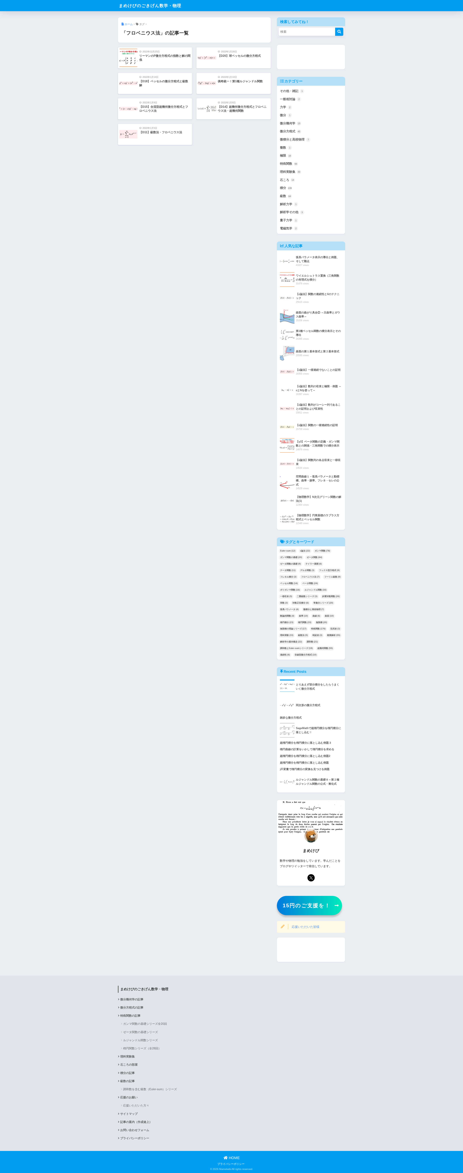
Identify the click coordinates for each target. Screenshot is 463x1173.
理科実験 (286, 635)
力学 (285, 107)
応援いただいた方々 (136, 1105)
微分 (285, 115)
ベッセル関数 (289, 583)
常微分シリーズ (323, 603)
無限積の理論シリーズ (293, 628)
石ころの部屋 (129, 1064)
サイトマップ (129, 1113)
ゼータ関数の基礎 (290, 564)
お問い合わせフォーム (134, 1130)
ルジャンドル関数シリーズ (140, 1040)
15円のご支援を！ (306, 905)
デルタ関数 (307, 570)
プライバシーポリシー (134, 1138)
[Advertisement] (311, 57)
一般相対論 (290, 99)
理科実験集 (290, 172)
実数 (284, 603)
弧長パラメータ (289, 609)
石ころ (287, 180)
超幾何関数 (325, 648)
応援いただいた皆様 (305, 927)
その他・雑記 (291, 91)
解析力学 (288, 204)
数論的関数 (287, 616)
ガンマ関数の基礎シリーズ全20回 (145, 1023)
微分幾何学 (290, 123)
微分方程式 (290, 131)
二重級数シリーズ (307, 596)
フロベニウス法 (310, 577)
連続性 (285, 654)
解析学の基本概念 (291, 641)
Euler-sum (287, 551)
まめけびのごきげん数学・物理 (150, 5)
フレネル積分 (288, 577)
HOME (234, 1158)
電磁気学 (288, 228)
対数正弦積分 (300, 603)
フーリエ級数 (332, 577)
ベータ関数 (310, 583)
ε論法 (305, 551)
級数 (285, 196)
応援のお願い (129, 1097)
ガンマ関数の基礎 (291, 557)
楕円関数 (304, 622)
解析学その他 (291, 212)
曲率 (303, 616)
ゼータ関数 (314, 557)
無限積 (321, 622)
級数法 (303, 635)
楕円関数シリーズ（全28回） (142, 1048)
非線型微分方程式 (306, 654)
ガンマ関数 (322, 551)
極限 (285, 155)
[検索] (339, 32)
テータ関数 (288, 570)
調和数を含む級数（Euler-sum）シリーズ (150, 1089)
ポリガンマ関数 (290, 590)
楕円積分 (286, 622)
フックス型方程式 (329, 570)
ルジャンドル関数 (315, 590)
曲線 (316, 616)
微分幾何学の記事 (131, 999)
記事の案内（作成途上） (136, 1121)
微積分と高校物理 (294, 139)
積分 (286, 188)
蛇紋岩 (317, 635)
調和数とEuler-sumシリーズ (296, 648)
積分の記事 (127, 1072)
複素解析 (333, 635)
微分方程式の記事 (131, 1007)
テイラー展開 (313, 564)
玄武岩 (335, 628)
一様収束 (286, 596)
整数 (285, 147)
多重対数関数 (331, 596)
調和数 (312, 641)
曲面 (329, 616)
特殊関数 (288, 163)
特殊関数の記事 (130, 1015)
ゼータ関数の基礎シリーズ (140, 1032)
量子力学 (288, 220)
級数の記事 (127, 1081)
